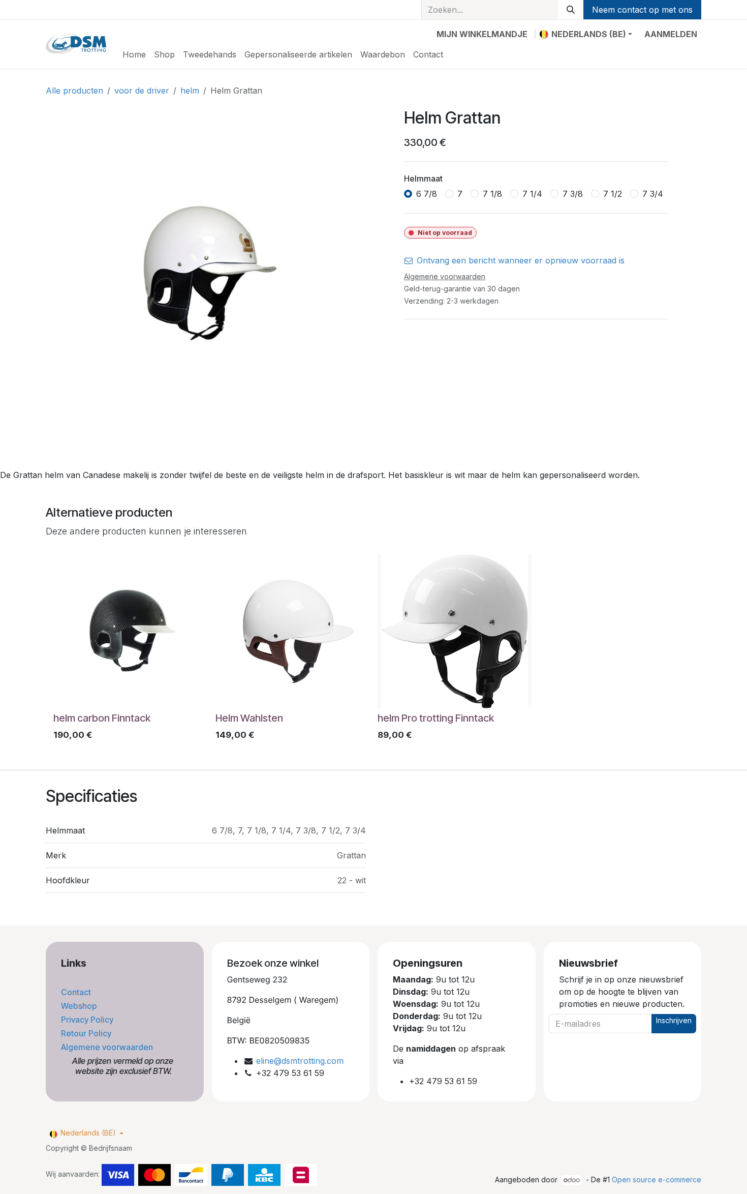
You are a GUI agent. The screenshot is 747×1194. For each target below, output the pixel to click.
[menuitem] (134, 54)
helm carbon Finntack (101, 718)
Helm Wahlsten (249, 718)
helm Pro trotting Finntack (436, 718)
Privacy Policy (88, 1019)
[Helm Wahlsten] (292, 631)
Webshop (80, 1006)
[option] (373, 650)
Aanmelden (670, 34)
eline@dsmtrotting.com (300, 1061)
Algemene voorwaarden (108, 1047)
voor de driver (141, 90)
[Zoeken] (570, 9)
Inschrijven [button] (674, 1020)
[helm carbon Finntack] (130, 631)
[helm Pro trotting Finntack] (455, 631)
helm (189, 90)
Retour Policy (87, 1033)
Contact (77, 992)
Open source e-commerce (656, 1179)
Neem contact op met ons (642, 10)
